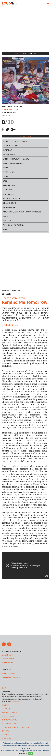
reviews (6, 705)
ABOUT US (6, 738)
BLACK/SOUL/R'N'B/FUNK (13, 225)
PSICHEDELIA (8, 194)
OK (30, 753)
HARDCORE (8, 190)
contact (6, 734)
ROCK (5, 216)
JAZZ (5, 181)
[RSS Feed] (9, 644)
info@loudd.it (15, 701)
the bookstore (9, 720)
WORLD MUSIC (9, 154)
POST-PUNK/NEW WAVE (13, 163)
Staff (4, 688)
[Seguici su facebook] (4, 644)
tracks (5, 731)
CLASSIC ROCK (9, 203)
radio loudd (8, 716)
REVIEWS (5, 291)
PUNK (5, 168)
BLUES (5, 176)
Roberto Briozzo (11, 325)
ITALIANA (7, 221)
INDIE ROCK (8, 150)
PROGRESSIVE (9, 185)
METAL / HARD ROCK (11, 199)
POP (5, 229)
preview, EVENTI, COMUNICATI (15, 727)
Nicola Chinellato (8, 673)
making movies (9, 723)
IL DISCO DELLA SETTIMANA (15, 141)
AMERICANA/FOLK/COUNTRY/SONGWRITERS (22, 212)
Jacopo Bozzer (7, 662)
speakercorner (9, 712)
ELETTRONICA (9, 172)
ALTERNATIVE (9, 207)
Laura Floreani (7, 655)
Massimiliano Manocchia (11, 677)
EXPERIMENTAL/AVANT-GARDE (16, 159)
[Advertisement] (25, 33)
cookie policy (22, 753)
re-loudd (6, 709)
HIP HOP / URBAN (10, 146)
